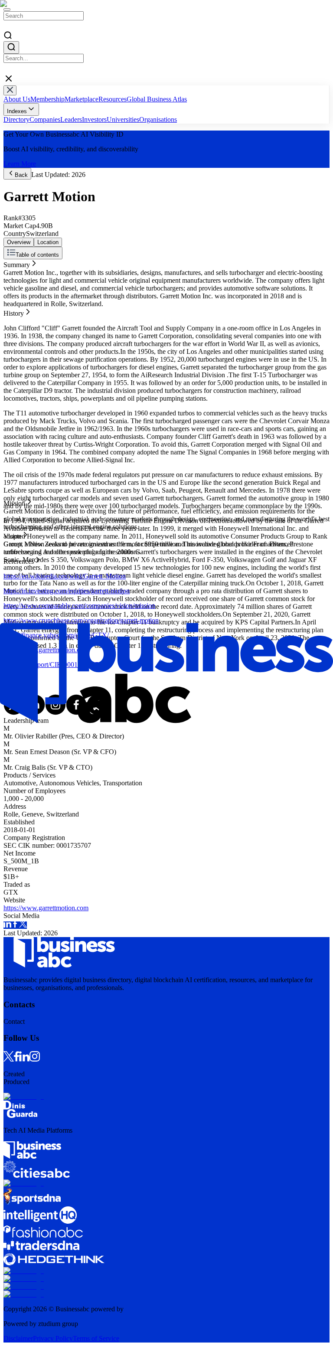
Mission (14, 278)
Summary (16, 263)
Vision (12, 286)
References (18, 294)
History (13, 270)
